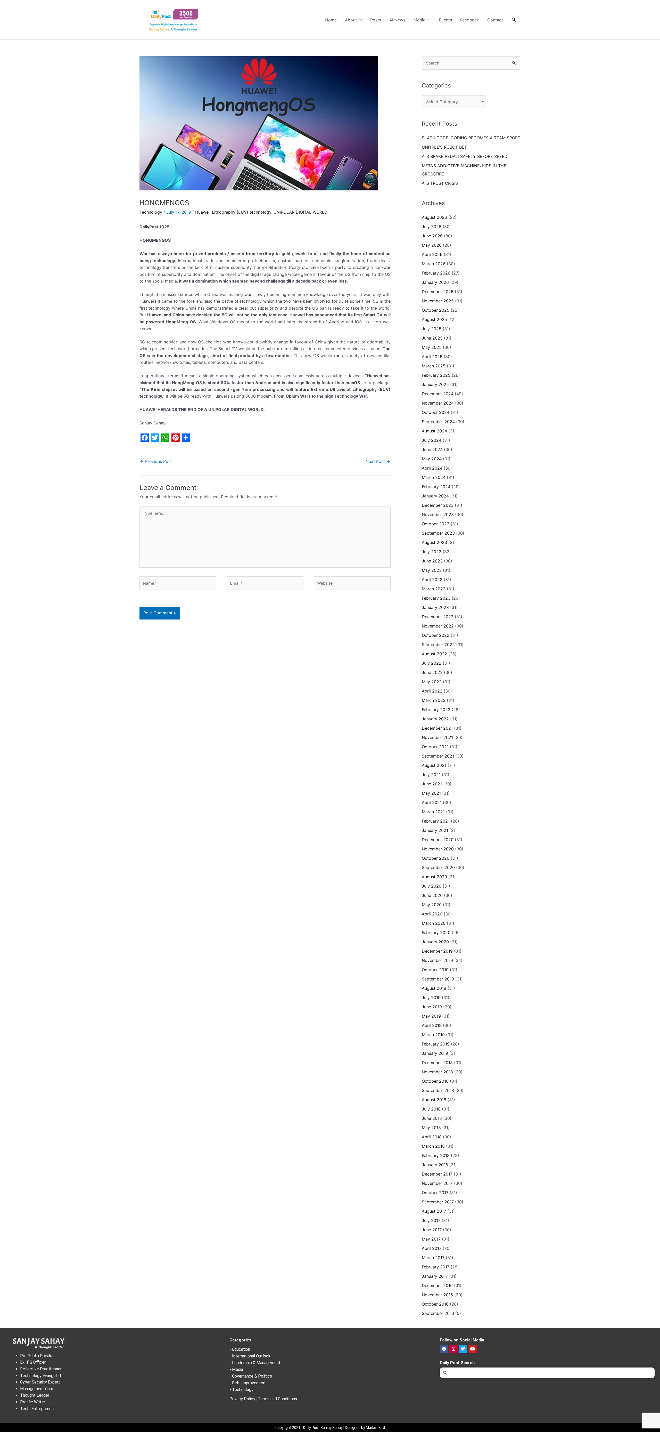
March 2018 (433, 1146)
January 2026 (435, 282)
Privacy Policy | (243, 1398)
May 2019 (431, 1016)
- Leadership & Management (254, 1362)
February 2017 (435, 1266)
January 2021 (435, 830)
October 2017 (435, 1192)
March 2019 (433, 1034)
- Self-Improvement (247, 1382)
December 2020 (437, 839)
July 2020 (431, 886)
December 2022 (437, 616)
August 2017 (434, 1211)
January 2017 (435, 1276)
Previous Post (156, 461)
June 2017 (432, 1229)
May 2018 (431, 1127)
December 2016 (437, 1285)
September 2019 (438, 979)
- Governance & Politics (250, 1376)
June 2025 (432, 338)
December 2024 (437, 393)
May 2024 (432, 458)
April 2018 (432, 1136)
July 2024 (431, 440)
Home (331, 19)
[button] (514, 19)
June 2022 (432, 672)
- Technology (241, 1389)
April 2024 (432, 468)
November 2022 (438, 626)
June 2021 (432, 783)
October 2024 (435, 412)
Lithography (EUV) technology (241, 212)
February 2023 (436, 598)
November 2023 (438, 514)
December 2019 (437, 951)
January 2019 (435, 1053)
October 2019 (435, 969)
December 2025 (437, 291)
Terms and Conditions (277, 1398)
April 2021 (432, 802)
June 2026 (432, 235)
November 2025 (438, 300)
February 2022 (436, 709)
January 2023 (435, 607)
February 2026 (436, 273)
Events (445, 19)
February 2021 (436, 821)
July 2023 (431, 551)
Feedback (469, 19)
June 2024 (432, 449)
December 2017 (437, 1174)
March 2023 (434, 588)
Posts (375, 19)
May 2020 (432, 904)
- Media (236, 1369)
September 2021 (438, 756)
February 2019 (436, 1044)
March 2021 (433, 811)
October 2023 (435, 523)
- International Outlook (249, 1356)
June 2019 (432, 1006)
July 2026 (431, 226)
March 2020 (434, 923)
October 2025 (435, 310)
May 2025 (432, 347)
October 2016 (435, 1304)
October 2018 (435, 1081)
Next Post (378, 461)
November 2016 (437, 1294)
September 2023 (438, 533)
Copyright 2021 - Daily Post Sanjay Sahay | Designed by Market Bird (330, 1428)
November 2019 (437, 960)
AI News (397, 19)
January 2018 (435, 1164)
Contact (495, 19)
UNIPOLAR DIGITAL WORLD (300, 212)
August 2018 (434, 1099)
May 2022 (432, 681)
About (351, 19)
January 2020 (435, 941)
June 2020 (432, 895)
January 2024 (435, 495)
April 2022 (432, 691)
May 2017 (431, 1239)
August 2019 (434, 988)
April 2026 (432, 254)
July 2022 (431, 663)
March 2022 (434, 700)
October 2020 (435, 858)
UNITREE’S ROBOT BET (444, 147)
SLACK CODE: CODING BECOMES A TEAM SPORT (471, 137)
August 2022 (434, 653)
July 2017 (431, 1220)
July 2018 (431, 1109)
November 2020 (438, 848)
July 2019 (431, 997)
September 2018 (438, 1090)
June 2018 (432, 1118)
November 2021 (437, 737)
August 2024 (434, 430)
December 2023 (437, 505)
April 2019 (432, 1025)
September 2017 (438, 1201)
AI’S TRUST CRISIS (440, 183)
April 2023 (432, 579)
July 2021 (431, 774)
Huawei (202, 212)
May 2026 (432, 245)
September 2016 (438, 1313)
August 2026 (434, 217)
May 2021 (431, 793)
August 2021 (434, 765)
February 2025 (436, 375)
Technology (150, 212)
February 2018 (436, 1155)
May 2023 (432, 570)
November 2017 (437, 1183)
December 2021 (437, 728)
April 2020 (432, 913)
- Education (239, 1349)
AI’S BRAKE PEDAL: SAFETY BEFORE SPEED (465, 156)
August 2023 (434, 542)
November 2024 (438, 403)
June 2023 (432, 561)
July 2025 (431, 328)
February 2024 (436, 486)
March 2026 (434, 263)
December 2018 (437, 1062)
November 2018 (437, 1071)
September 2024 (438, 421)
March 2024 (434, 477)
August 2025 (434, 319)
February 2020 (436, 932)
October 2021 (435, 746)
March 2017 (433, 1257)
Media (419, 19)
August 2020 (434, 876)
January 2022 (435, 718)
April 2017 (431, 1248)
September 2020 (438, 867)
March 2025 (434, 365)
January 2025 (435, 384)
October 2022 (435, 635)
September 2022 (438, 644)
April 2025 (432, 356)
